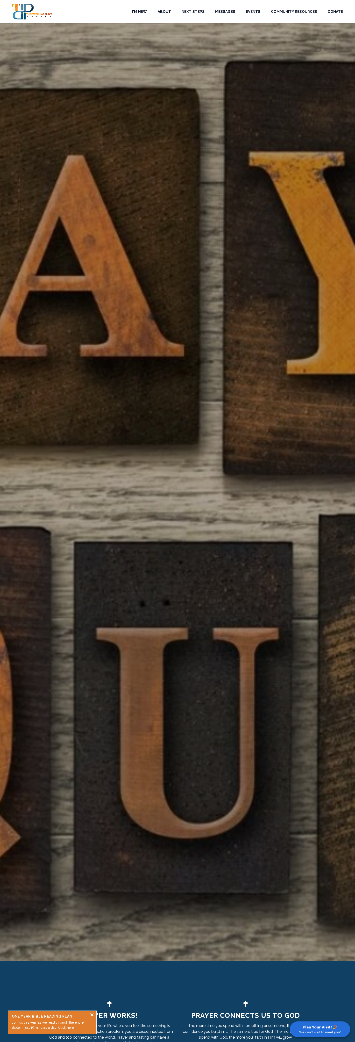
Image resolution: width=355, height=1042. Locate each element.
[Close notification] (92, 1016)
